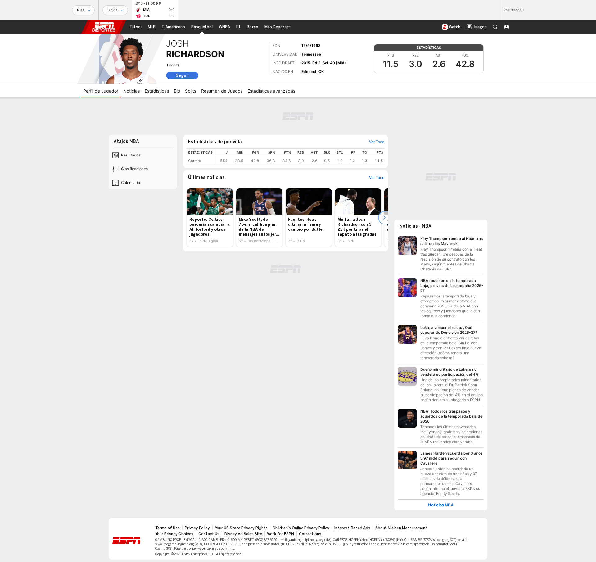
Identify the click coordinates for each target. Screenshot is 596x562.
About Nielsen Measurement (401, 528)
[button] (495, 27)
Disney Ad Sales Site (243, 534)
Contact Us (208, 534)
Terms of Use (167, 528)
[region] (299, 156)
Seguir (182, 75)
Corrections (310, 534)
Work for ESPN (280, 534)
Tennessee (311, 54)
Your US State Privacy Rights (241, 528)
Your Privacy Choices (174, 534)
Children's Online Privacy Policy (301, 528)
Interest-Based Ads (352, 528)
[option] (210, 217)
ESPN (103, 27)
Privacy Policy (197, 528)
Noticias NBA (441, 505)
